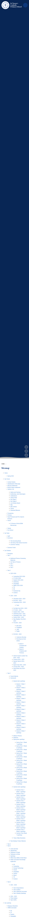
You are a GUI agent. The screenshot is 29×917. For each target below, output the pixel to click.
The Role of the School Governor (18, 542)
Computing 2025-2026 (19, 576)
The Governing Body (15, 541)
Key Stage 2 (13, 501)
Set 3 (11, 567)
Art (14, 864)
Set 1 (11, 563)
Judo (17, 629)
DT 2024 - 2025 (17, 610)
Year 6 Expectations (18, 888)
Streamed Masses (15, 510)
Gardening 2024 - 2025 (19, 613)
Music (15, 875)
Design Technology (18, 868)
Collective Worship (21, 637)
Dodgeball (19, 627)
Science (15, 592)
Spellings (12, 856)
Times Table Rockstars (19, 838)
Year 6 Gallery (16, 889)
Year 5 (9, 845)
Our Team (6, 533)
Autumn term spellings (19, 681)
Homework (13, 678)
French (15, 870)
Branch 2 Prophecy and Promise (22, 650)
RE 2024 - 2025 (17, 634)
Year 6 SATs (13, 900)
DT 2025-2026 (17, 578)
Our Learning (7, 903)
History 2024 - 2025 (18, 617)
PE (14, 587)
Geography (16, 583)
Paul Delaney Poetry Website (18, 841)
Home (6, 473)
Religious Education (12, 906)
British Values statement (13, 487)
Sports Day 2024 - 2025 (19, 665)
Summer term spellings (19, 787)
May (11, 505)
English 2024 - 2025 (18, 612)
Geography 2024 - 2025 (19, 615)
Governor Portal (11, 547)
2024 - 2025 (13, 595)
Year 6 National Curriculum (20, 891)
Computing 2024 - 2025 (19, 602)
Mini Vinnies (13, 506)
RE (14, 589)
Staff (8, 536)
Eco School (10, 530)
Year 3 (9, 673)
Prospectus (10, 513)
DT (11, 912)
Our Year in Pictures (15, 562)
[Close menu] (25, 5)
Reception (10, 553)
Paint (17, 605)
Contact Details (11, 482)
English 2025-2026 (18, 580)
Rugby (18, 631)
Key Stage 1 (13, 499)
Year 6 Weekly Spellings (19, 893)
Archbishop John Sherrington (17, 494)
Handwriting (13, 850)
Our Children (7, 550)
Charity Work (13, 497)
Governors (10, 538)
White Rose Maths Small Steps (18, 858)
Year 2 (9, 570)
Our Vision (7, 479)
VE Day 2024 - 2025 (18, 666)
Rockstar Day (16, 591)
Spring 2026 (10, 476)
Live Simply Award (15, 503)
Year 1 (9, 555)
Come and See (14, 849)
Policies (9, 515)
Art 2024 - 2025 (17, 600)
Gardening (16, 582)
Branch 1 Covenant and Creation (22, 645)
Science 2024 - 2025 (18, 659)
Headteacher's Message (13, 484)
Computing (16, 866)
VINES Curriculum (12, 907)
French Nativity (14, 676)
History (15, 873)
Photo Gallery (13, 898)
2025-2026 (13, 573)
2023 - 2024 (13, 885)
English (12, 914)
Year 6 (9, 882)
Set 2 (11, 565)
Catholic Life (10, 489)
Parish (12, 508)
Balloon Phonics (17, 735)
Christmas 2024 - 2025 (19, 598)
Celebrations (13, 496)
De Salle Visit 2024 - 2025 (20, 608)
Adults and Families (15, 492)
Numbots (15, 737)
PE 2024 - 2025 (17, 622)
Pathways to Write (15, 854)
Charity (9, 528)
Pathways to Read (15, 852)
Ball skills (18, 625)
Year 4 (9, 844)
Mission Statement (12, 485)
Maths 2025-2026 (18, 585)
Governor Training (14, 544)
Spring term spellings (19, 739)
